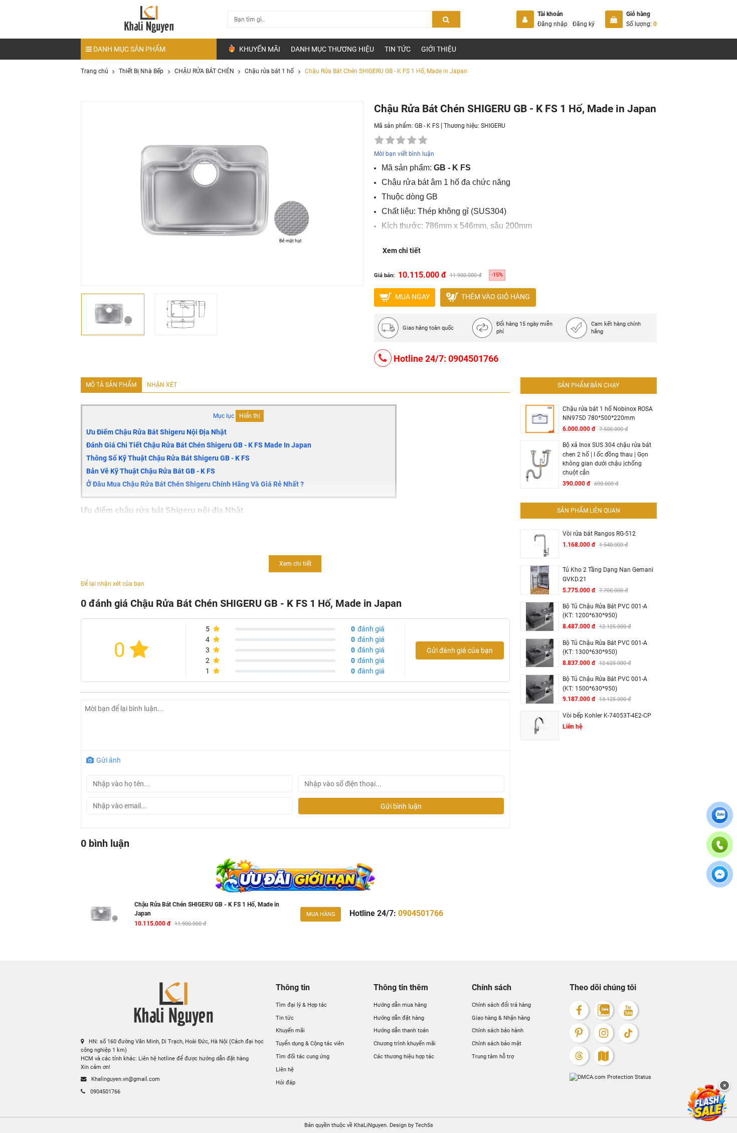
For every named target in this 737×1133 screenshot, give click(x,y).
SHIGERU (493, 125)
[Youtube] (628, 1010)
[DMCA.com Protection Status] (613, 1076)
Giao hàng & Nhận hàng (501, 1017)
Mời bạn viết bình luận (404, 153)
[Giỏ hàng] (614, 19)
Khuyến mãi (290, 1030)
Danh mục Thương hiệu (332, 49)
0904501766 (104, 1090)
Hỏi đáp (285, 1082)
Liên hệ (285, 1069)
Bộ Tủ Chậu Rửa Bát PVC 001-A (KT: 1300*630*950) (605, 647)
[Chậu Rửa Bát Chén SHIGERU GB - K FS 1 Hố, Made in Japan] (104, 914)
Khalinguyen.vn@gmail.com (125, 1078)
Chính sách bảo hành (497, 1030)
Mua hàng (320, 914)
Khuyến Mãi (259, 49)
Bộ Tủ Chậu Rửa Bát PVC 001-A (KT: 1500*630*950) (605, 683)
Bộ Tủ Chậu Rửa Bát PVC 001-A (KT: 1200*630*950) (605, 611)
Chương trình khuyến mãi (405, 1043)
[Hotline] (719, 850)
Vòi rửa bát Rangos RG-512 (599, 533)
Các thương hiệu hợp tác (404, 1056)
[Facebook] (579, 1010)
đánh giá (368, 629)
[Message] (719, 880)
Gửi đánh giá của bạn (460, 650)
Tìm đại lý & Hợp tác (301, 1004)
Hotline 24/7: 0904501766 (445, 359)
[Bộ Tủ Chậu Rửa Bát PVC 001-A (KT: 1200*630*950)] (539, 616)
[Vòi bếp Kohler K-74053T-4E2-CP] (539, 725)
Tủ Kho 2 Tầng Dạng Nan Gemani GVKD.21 (608, 574)
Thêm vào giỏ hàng (495, 297)
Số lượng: (641, 24)
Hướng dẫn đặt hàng (399, 1017)
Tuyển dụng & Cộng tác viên (310, 1043)
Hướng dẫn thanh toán (401, 1030)
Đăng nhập (552, 24)
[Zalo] (604, 1010)
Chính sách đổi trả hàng (501, 1004)
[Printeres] (579, 1033)
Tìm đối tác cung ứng (302, 1056)
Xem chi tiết (402, 251)
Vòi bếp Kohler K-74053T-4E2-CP (607, 715)
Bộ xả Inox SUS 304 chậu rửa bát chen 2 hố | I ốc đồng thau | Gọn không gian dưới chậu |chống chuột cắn (607, 458)
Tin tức (398, 49)
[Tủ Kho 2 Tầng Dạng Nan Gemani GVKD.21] (539, 580)
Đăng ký (584, 24)
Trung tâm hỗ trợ (493, 1056)
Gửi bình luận (401, 806)
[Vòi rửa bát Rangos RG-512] (539, 543)
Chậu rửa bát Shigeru (126, 553)
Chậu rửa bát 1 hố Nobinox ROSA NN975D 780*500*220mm (608, 413)
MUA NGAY (412, 297)
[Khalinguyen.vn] (149, 20)
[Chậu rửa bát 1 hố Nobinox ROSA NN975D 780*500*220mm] (539, 419)
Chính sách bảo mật (496, 1043)
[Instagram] (604, 1033)
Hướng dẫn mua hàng (400, 1004)
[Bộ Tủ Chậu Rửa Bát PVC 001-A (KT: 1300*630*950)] (539, 653)
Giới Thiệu (438, 49)
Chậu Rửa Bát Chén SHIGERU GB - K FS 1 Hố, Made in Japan (206, 909)
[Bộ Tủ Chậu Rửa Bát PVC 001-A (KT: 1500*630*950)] (539, 689)
